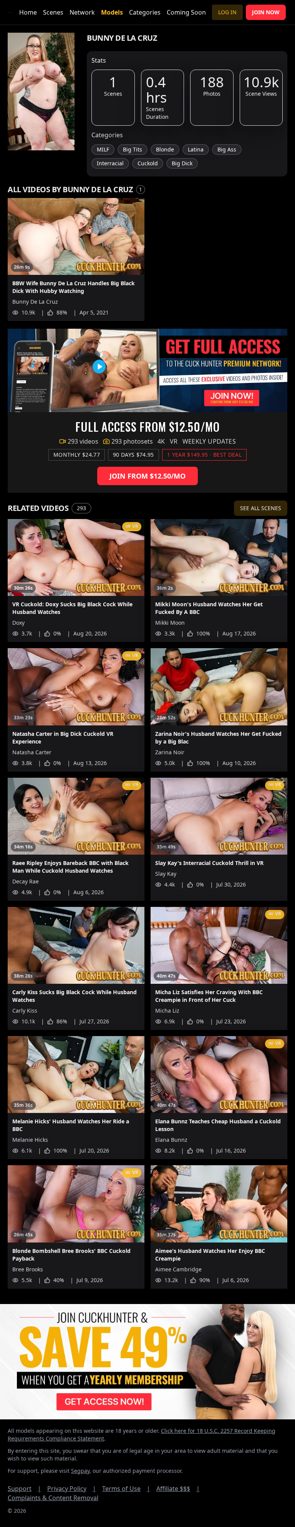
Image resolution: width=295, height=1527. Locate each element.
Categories (145, 12)
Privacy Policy (71, 1488)
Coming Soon (186, 12)
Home (28, 12)
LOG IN (227, 12)
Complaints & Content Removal (53, 1498)
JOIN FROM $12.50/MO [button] (147, 476)
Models (112, 12)
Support (24, 1488)
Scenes (53, 12)
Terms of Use (126, 1488)
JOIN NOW (266, 12)
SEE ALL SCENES (260, 508)
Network (82, 12)
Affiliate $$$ (178, 1488)
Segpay (80, 1470)
